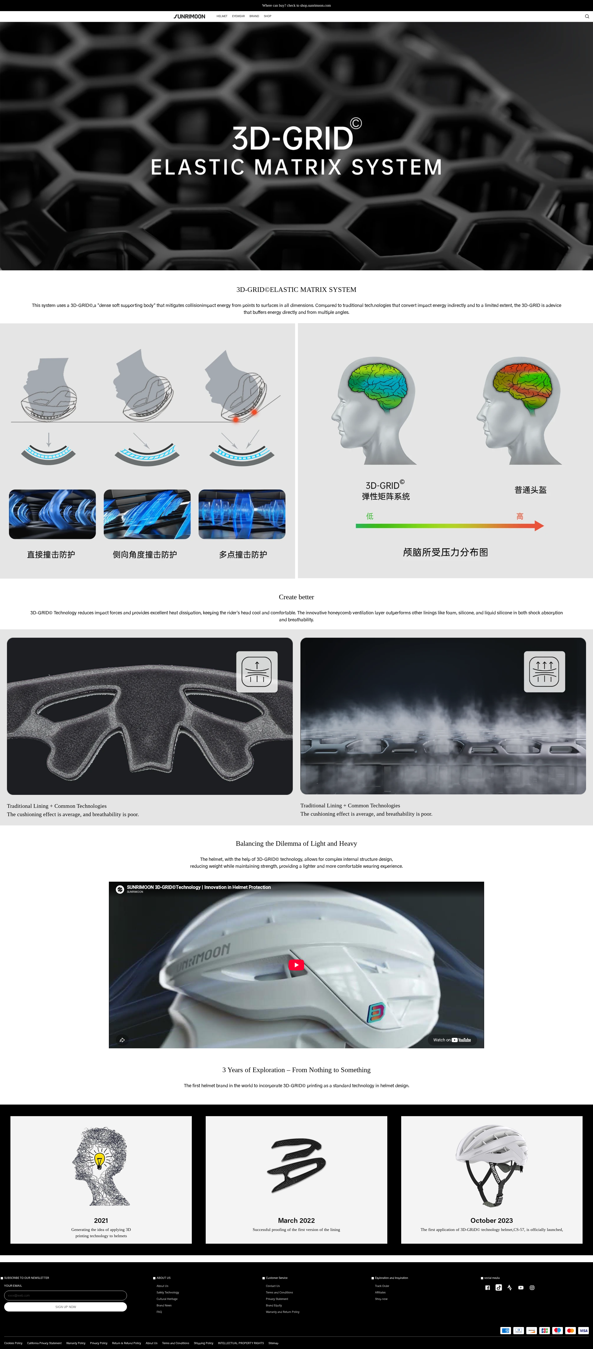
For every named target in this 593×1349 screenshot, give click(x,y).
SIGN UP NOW (65, 1307)
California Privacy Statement (44, 1343)
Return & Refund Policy (126, 1343)
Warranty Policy (75, 1343)
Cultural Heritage (167, 1299)
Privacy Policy (98, 1343)
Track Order (382, 1286)
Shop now (381, 1299)
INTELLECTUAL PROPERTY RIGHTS (241, 1343)
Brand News (164, 1305)
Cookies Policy (13, 1343)
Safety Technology (168, 1292)
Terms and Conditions (279, 1292)
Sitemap (273, 1343)
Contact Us (273, 1286)
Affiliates (380, 1292)
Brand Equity (274, 1305)
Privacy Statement (277, 1299)
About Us (162, 1286)
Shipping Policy (203, 1343)
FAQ (159, 1312)
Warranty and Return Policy (283, 1312)
